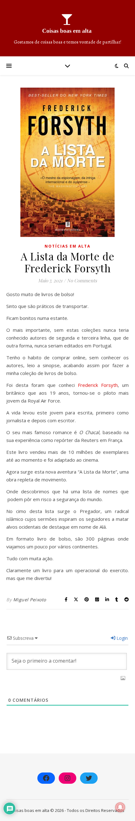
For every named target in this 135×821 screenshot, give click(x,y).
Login (121, 638)
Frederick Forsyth (98, 385)
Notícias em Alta (67, 246)
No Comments (82, 280)
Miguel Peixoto (29, 600)
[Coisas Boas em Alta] (67, 28)
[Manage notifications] (120, 807)
